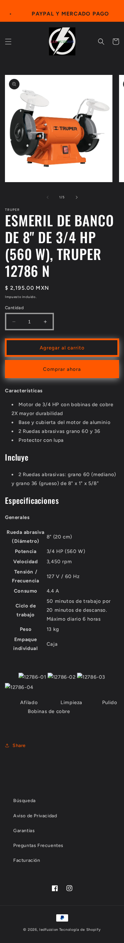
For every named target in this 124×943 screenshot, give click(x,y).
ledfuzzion (48, 929)
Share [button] (19, 745)
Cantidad (14, 307)
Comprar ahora (62, 369)
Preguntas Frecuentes (38, 845)
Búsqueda (24, 800)
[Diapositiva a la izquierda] (47, 197)
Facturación (26, 860)
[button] (8, 41)
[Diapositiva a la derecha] (76, 197)
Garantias (24, 830)
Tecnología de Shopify (80, 929)
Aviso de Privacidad (35, 816)
